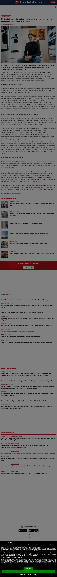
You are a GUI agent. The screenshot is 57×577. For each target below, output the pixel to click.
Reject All (5, 571)
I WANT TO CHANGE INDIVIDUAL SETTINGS (28, 574)
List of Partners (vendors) (6, 565)
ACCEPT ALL (28, 568)
